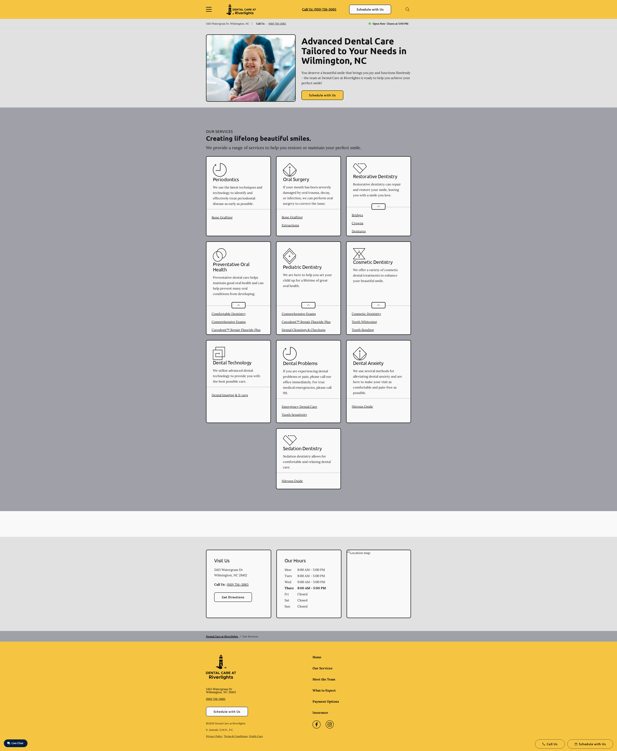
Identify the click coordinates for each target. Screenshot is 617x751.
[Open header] (209, 9)
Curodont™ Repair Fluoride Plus (236, 330)
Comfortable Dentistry (229, 314)
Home (317, 657)
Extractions (290, 225)
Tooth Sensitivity (294, 415)
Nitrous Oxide (362, 406)
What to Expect (324, 690)
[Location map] (379, 584)
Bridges (357, 215)
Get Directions (233, 597)
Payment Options (326, 701)
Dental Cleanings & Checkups (303, 330)
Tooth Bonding (363, 330)
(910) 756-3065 (277, 23)
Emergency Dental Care (299, 407)
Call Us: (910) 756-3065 (319, 9)
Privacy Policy (214, 736)
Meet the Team (324, 679)
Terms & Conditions (236, 736)
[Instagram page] (330, 724)
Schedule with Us (370, 9)
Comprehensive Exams (229, 322)
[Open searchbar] (407, 9)
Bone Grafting (222, 217)
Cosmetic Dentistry (366, 314)
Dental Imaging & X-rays (230, 395)
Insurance (320, 713)
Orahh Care (256, 736)
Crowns (357, 223)
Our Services (322, 668)
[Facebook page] (317, 724)
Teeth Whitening (364, 322)
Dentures (359, 231)
